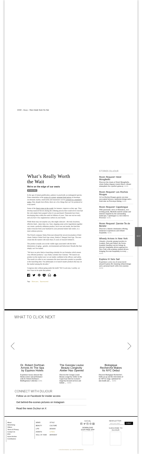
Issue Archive (12, 436)
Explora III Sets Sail (109, 259)
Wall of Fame (41, 435)
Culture (53, 425)
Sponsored (44, 281)
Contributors (11, 439)
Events (39, 432)
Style (52, 422)
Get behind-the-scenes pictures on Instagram (40, 402)
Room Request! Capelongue (113, 207)
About (9, 422)
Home (19, 110)
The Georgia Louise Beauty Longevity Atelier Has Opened (72, 368)
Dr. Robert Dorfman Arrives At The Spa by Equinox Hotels (32, 368)
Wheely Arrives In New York (113, 238)
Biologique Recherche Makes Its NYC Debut (111, 368)
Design (52, 429)
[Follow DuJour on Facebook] (81, 424)
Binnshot (53, 435)
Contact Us (11, 432)
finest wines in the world (44, 208)
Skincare (35, 281)
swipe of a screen (50, 197)
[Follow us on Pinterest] (90, 424)
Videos (9, 427)
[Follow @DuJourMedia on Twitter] (84, 424)
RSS (8, 434)
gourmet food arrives (64, 197)
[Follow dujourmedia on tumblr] (93, 424)
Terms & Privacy (13, 429)
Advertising (11, 425)
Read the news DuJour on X (31, 408)
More (126, 186)
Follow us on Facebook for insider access (38, 396)
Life (37, 429)
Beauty (25, 110)
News (38, 422)
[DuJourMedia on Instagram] (88, 424)
